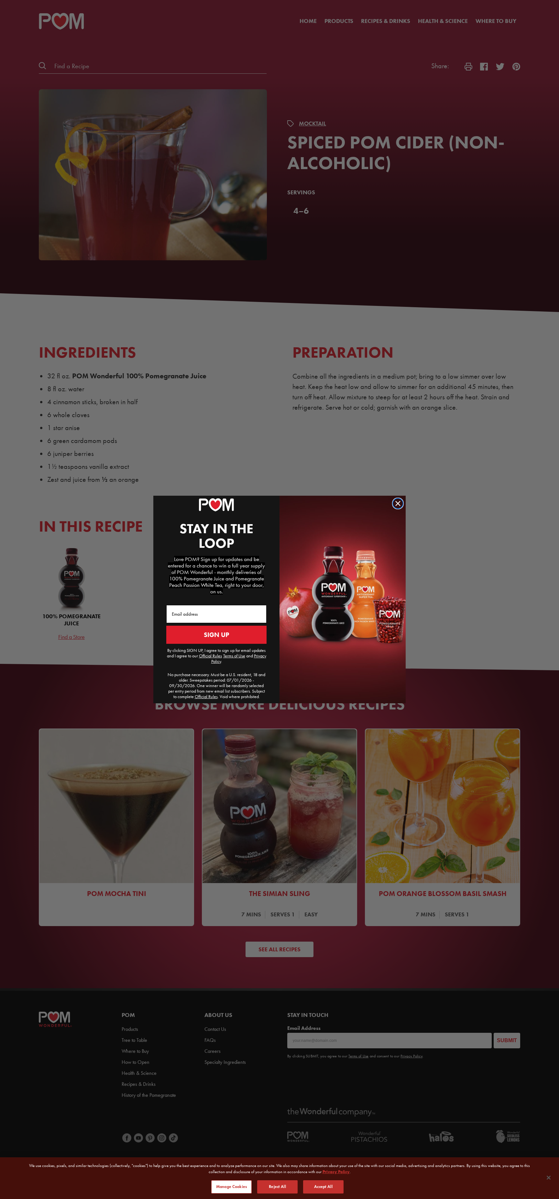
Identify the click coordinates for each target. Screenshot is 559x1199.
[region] (279, 1178)
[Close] (549, 1178)
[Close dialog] (398, 503)
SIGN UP (216, 635)
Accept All (323, 1186)
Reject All (277, 1186)
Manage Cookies (231, 1186)
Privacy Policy (336, 1172)
